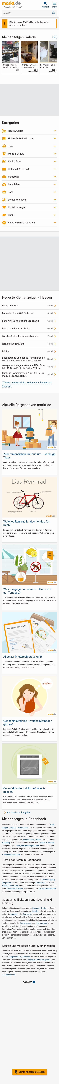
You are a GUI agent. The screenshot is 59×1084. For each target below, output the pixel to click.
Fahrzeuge (13, 176)
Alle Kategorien (8, 975)
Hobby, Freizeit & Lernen (21, 138)
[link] (10, 57)
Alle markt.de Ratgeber (18, 812)
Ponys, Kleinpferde (10, 886)
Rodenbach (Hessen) (11, 854)
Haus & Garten (15, 130)
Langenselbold (14, 957)
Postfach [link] (45, 7)
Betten (44, 908)
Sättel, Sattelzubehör (47, 889)
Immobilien (14, 184)
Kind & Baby (14, 161)
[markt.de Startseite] (11, 3)
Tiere (10, 146)
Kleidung (6, 842)
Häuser (13, 827)
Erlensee (26, 957)
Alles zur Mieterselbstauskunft (22, 656)
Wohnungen (23, 827)
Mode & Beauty (16, 153)
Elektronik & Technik (18, 169)
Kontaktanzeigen (17, 207)
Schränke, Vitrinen (46, 842)
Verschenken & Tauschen (21, 222)
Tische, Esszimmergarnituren (26, 845)
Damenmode (25, 923)
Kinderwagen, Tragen (32, 839)
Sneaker (35, 908)
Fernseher (27, 914)
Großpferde (41, 883)
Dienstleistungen (17, 199)
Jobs (10, 192)
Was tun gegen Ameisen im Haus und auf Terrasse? (27, 590)
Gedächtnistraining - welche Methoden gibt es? (27, 722)
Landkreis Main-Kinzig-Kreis (39, 960)
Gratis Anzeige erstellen (31, 1072)
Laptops (14, 914)
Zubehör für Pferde (15, 889)
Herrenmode (42, 923)
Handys (35, 911)
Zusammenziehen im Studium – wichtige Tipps (29, 455)
